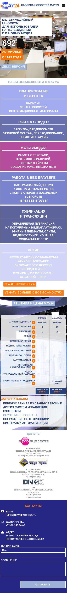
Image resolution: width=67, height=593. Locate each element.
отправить (42, 584)
